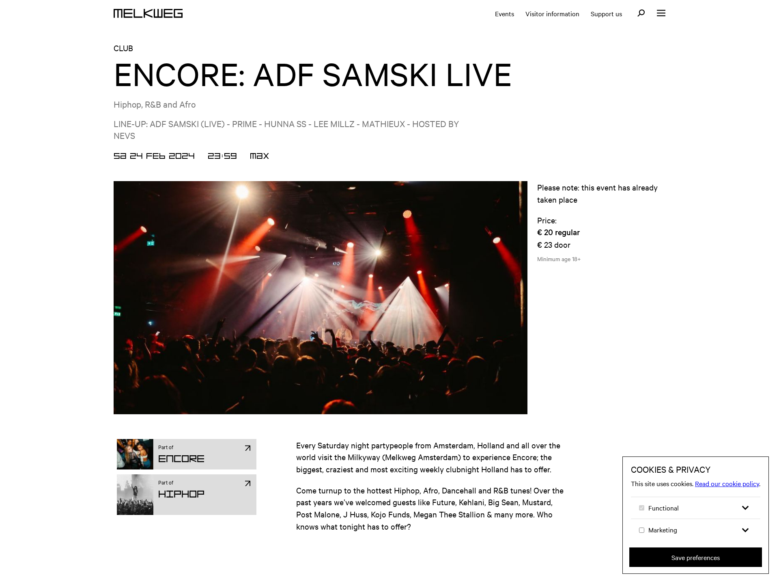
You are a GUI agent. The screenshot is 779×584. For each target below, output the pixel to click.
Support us (606, 13)
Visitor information (552, 13)
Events (504, 13)
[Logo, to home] (148, 13)
